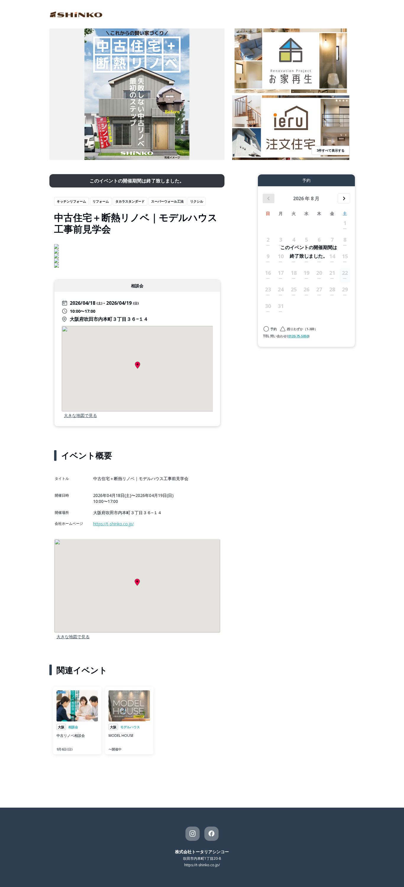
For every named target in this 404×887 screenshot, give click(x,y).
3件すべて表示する (331, 150)
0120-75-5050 (298, 336)
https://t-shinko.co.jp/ (113, 524)
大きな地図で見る (80, 415)
